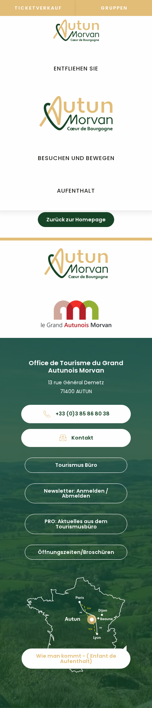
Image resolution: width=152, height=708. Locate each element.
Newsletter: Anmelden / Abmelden (76, 493)
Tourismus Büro (76, 465)
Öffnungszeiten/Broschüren (76, 552)
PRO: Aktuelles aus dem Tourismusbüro (76, 524)
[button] (76, 68)
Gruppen (114, 8)
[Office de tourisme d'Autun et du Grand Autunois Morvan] (75, 113)
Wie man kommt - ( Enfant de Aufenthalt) (76, 658)
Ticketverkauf (38, 8)
